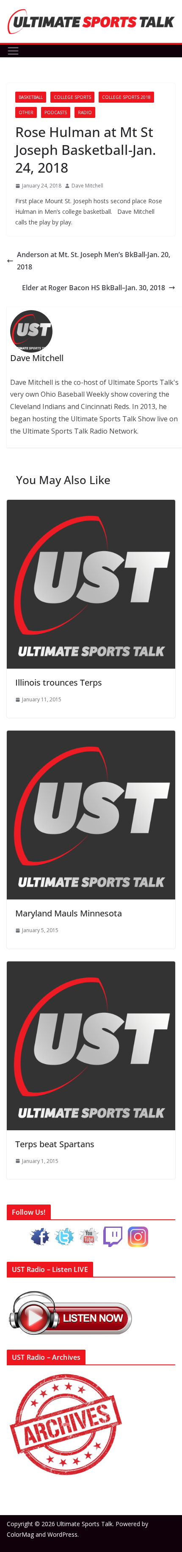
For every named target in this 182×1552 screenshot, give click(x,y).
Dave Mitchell (87, 185)
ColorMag (20, 1534)
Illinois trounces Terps (58, 682)
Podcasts (55, 112)
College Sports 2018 (126, 97)
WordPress (62, 1534)
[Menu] (13, 51)
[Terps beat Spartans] (91, 967)
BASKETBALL (31, 97)
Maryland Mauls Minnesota (68, 913)
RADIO (85, 112)
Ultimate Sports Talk (85, 1524)
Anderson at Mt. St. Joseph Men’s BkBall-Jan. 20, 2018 (93, 261)
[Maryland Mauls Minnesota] (91, 736)
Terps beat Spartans (54, 1144)
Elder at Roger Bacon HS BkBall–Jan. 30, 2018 (93, 287)
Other (26, 112)
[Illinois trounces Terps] (91, 505)
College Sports (72, 97)
